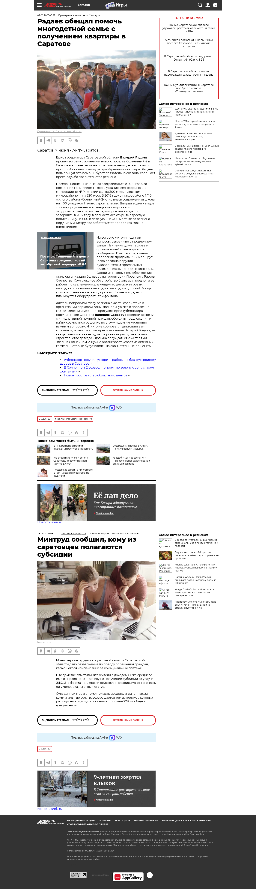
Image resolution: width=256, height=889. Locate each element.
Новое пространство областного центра (95, 375)
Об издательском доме (81, 820)
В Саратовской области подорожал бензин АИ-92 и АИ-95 (188, 58)
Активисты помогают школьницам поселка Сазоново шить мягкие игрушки (189, 43)
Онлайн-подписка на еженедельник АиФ (186, 820)
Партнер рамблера (100, 875)
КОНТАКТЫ (105, 820)
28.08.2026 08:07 (47, 533)
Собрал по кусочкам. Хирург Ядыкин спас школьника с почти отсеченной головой (196, 542)
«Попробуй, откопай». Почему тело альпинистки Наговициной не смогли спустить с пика (195, 604)
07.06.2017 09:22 (46, 15)
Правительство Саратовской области (59, 131)
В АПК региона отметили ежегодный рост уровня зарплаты (73, 447)
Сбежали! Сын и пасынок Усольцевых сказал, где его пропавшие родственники (197, 148)
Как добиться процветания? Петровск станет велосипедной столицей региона (131, 460)
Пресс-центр (122, 820)
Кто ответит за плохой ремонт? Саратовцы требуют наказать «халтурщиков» (71, 460)
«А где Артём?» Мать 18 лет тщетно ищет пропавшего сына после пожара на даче (195, 592)
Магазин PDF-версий (146, 820)
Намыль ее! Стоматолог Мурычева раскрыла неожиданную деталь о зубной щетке (195, 161)
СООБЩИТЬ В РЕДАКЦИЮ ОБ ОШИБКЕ (87, 824)
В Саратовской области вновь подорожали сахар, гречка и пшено (188, 73)
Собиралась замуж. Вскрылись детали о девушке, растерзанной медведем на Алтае (194, 173)
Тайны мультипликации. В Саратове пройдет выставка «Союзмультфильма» (189, 88)
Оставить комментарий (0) (128, 390)
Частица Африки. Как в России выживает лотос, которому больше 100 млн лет (195, 580)
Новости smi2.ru (49, 522)
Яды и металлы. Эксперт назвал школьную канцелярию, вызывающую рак (193, 136)
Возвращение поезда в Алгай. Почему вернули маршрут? (130, 447)
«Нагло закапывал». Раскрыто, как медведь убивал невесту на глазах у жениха (196, 567)
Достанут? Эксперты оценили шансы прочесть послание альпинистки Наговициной (196, 111)
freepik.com (44, 642)
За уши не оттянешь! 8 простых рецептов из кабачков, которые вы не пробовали (197, 555)
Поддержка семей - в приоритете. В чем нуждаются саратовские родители (73, 472)
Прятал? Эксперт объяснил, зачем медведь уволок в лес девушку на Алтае (195, 124)
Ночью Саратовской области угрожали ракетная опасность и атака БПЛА (188, 28)
